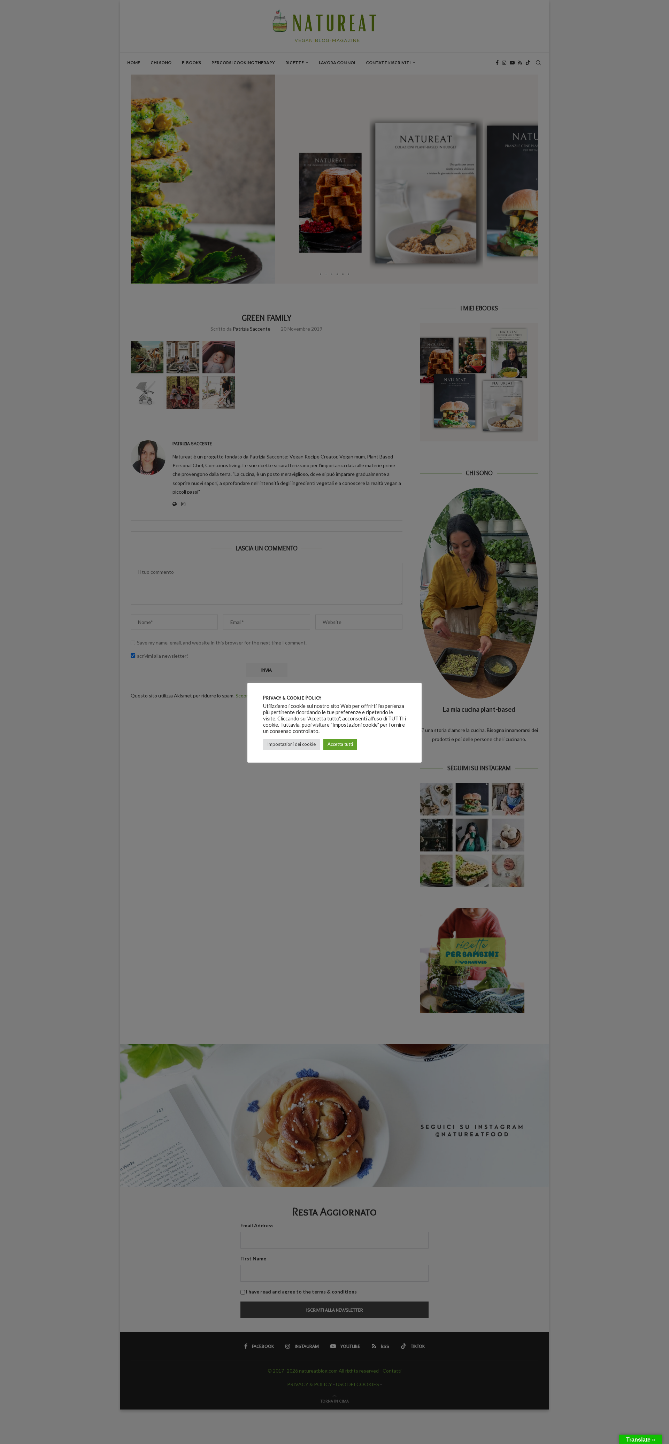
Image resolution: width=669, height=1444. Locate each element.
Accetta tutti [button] (340, 744)
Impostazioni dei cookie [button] (291, 744)
